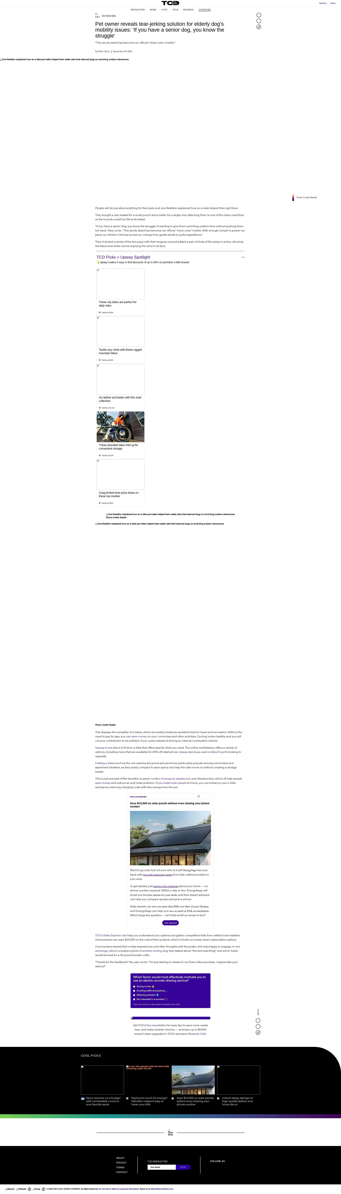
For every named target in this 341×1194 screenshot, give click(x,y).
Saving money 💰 (145, 987)
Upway (99, 748)
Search (323, 3)
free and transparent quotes (157, 874)
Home (153, 10)
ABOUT (120, 1158)
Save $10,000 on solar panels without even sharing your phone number (195, 1101)
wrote (117, 230)
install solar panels (174, 783)
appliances (183, 779)
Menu (333, 3)
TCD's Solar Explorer (108, 935)
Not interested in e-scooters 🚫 (152, 999)
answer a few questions (165, 886)
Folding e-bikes (105, 763)
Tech (175, 10)
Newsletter (138, 10)
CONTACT (122, 1172)
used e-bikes (209, 752)
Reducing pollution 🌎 (147, 995)
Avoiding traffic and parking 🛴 (152, 991)
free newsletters (156, 1025)
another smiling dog (155, 951)
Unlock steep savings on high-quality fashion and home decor (237, 1101)
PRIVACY (121, 1162)
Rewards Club (197, 1034)
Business (188, 10)
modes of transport (163, 779)
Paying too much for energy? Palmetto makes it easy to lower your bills (149, 1101)
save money (139, 736)
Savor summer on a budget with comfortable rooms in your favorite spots (103, 1101)
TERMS (120, 1167)
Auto (164, 10)
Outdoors (205, 10)
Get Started (170, 922)
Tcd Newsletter (158, 1162)
